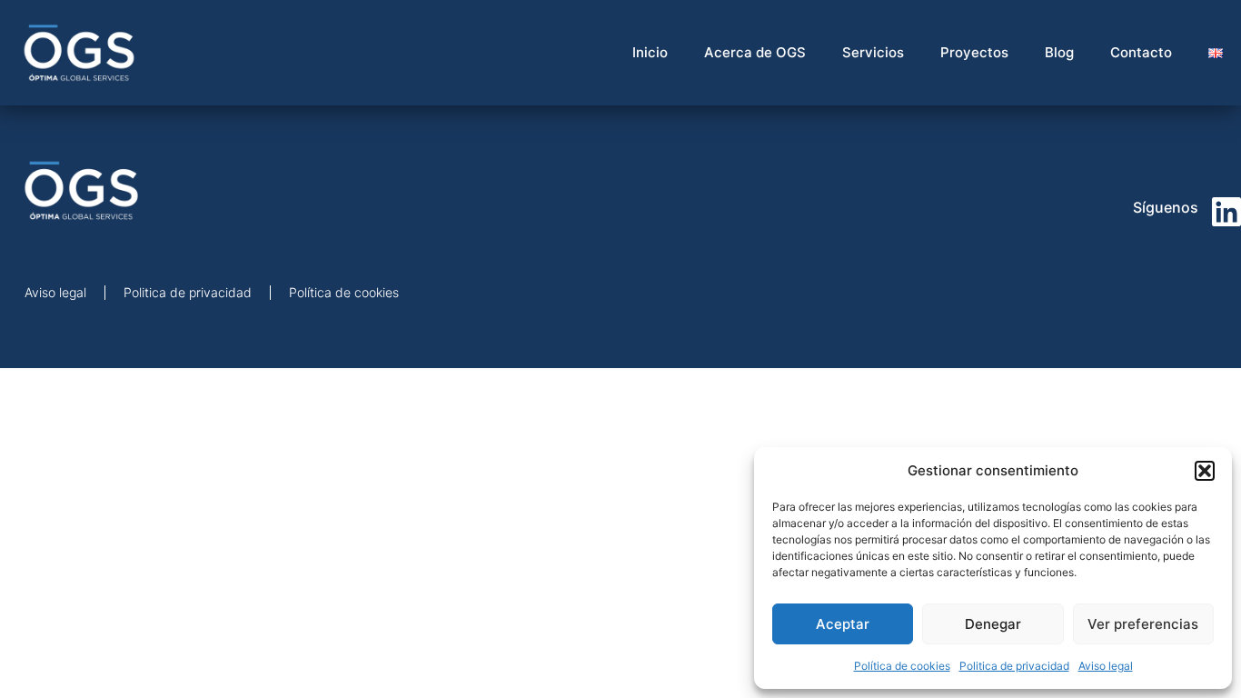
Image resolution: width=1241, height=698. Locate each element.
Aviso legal (1105, 666)
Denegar (993, 624)
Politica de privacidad (1014, 666)
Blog (1059, 52)
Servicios (873, 52)
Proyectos (974, 52)
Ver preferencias (1142, 624)
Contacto (1141, 52)
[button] (1205, 471)
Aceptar (842, 624)
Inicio (650, 52)
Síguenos (1165, 207)
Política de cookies (902, 666)
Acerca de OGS (755, 52)
